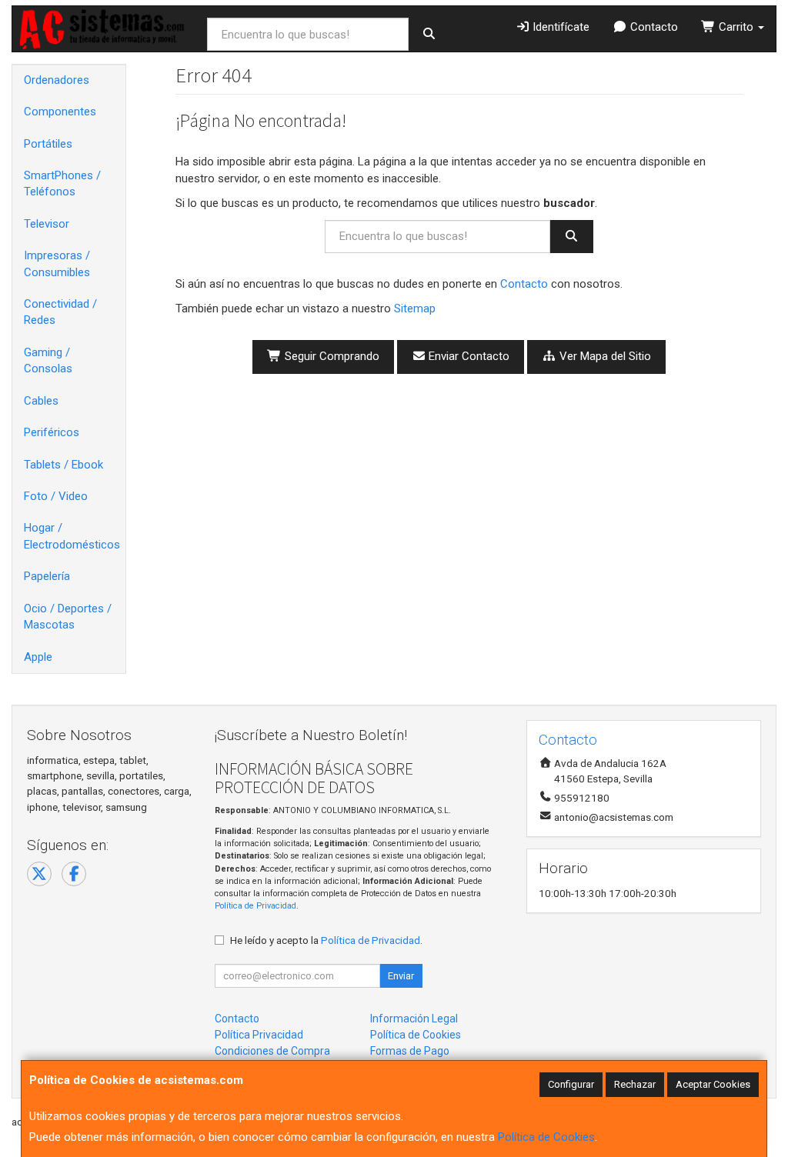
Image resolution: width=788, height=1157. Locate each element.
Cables (41, 401)
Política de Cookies (546, 1137)
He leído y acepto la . (326, 940)
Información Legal (414, 1018)
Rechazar (635, 1084)
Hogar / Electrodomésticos (72, 536)
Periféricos (51, 432)
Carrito (736, 27)
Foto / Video (56, 496)
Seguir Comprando (330, 356)
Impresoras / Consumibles (57, 263)
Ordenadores (56, 80)
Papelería (47, 576)
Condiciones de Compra (272, 1051)
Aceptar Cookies (713, 1084)
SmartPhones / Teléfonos (62, 183)
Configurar (571, 1084)
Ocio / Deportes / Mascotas (68, 617)
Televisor (46, 224)
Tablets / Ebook (63, 465)
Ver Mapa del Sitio (603, 356)
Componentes (60, 111)
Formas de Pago (409, 1051)
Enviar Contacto (467, 356)
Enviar (401, 976)
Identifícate (559, 27)
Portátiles (48, 144)
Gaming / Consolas (48, 360)
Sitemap (415, 308)
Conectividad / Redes (60, 312)
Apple (38, 657)
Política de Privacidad (255, 906)
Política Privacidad (259, 1035)
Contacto (652, 27)
